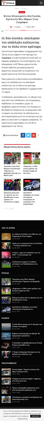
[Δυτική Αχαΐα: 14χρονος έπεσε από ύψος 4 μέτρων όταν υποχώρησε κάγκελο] (6, 371)
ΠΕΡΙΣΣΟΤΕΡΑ (23, 419)
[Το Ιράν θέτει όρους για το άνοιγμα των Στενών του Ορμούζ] (6, 326)
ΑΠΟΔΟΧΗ (35, 416)
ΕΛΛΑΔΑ (21, 12)
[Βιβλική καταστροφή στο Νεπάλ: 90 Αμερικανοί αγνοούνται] (6, 336)
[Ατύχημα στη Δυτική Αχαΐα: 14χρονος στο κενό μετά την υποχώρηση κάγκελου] (6, 381)
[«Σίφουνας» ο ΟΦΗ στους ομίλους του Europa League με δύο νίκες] (31, 158)
